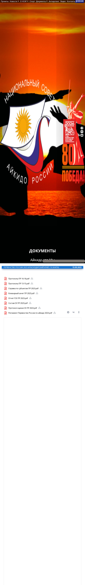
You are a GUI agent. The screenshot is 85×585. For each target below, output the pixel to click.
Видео (63, 1)
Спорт (32, 1)
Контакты (71, 1)
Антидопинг (54, 1)
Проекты (5, 1)
